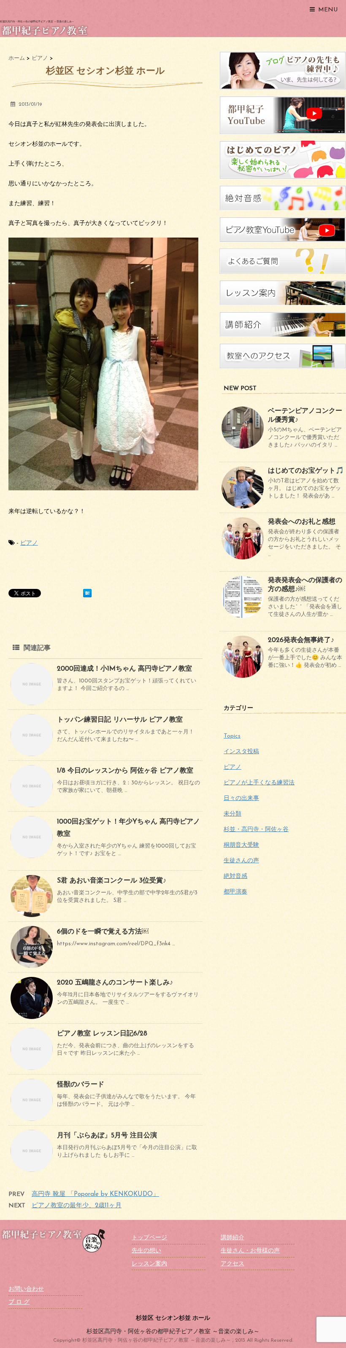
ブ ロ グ (19, 1302)
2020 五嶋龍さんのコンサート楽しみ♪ (115, 982)
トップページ (149, 1238)
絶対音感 (235, 876)
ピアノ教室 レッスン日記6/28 (102, 1033)
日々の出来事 (241, 798)
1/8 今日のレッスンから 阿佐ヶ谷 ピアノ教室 (125, 771)
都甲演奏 (235, 892)
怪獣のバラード (80, 1084)
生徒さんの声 (241, 861)
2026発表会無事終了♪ (301, 640)
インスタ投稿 (241, 752)
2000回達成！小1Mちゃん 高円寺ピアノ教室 (124, 669)
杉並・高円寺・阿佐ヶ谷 (256, 829)
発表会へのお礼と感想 (301, 522)
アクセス (232, 1264)
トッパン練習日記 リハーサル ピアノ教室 (120, 720)
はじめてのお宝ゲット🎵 (306, 471)
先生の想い (146, 1251)
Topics (232, 736)
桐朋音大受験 (241, 845)
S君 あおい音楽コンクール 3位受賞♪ (111, 880)
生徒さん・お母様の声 (250, 1251)
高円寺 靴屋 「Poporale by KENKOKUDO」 (95, 1194)
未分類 (232, 814)
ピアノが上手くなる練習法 (259, 783)
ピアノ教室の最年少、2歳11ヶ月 (77, 1206)
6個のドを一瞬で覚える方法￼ (103, 931)
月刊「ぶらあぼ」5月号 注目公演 (107, 1135)
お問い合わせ (26, 1289)
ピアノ (29, 543)
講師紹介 (232, 1238)
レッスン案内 (149, 1264)
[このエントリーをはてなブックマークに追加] (87, 593)
